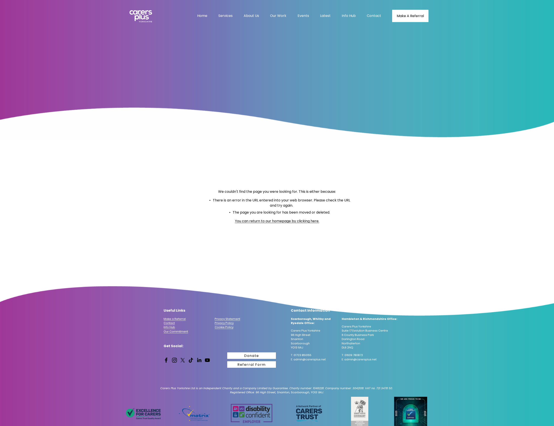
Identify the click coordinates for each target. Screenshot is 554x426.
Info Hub (349, 15)
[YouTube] (207, 360)
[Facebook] (166, 360)
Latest (325, 15)
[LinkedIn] (199, 360)
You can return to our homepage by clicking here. (277, 221)
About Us (251, 15)
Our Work (278, 15)
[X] (182, 360)
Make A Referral (410, 15)
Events (303, 15)
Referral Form (251, 364)
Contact (374, 15)
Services (225, 15)
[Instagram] (174, 360)
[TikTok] (190, 360)
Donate (251, 355)
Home (202, 15)
